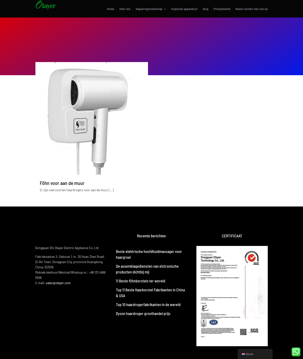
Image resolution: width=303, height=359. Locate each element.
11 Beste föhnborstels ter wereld (140, 281)
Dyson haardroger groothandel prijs (143, 313)
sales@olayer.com (58, 283)
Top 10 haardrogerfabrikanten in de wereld (148, 304)
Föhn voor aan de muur (62, 183)
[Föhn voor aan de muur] (91, 118)
